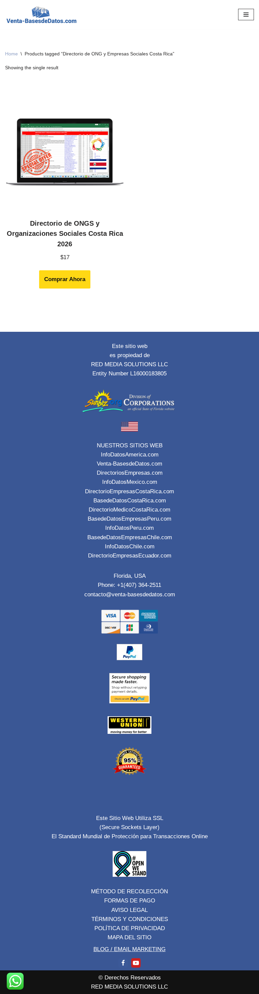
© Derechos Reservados (129, 977)
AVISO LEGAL (129, 910)
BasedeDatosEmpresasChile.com (129, 537)
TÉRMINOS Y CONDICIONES (129, 919)
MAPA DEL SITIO (129, 937)
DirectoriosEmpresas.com (130, 473)
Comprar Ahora (64, 279)
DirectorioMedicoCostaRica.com (129, 509)
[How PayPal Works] (129, 658)
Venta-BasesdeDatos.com (129, 464)
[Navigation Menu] (246, 14)
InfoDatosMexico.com (129, 482)
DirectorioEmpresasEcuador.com (129, 555)
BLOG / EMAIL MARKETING (129, 949)
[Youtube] (136, 963)
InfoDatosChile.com (129, 546)
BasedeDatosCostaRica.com (129, 500)
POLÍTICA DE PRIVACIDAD (129, 928)
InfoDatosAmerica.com (130, 454)
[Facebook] (123, 963)
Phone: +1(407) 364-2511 (129, 585)
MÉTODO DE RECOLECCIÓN (129, 891)
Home (11, 53)
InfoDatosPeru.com (129, 528)
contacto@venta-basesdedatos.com (129, 594)
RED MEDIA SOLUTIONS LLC (129, 987)
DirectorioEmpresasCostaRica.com (129, 491)
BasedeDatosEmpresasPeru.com (129, 519)
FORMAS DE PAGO (129, 900)
